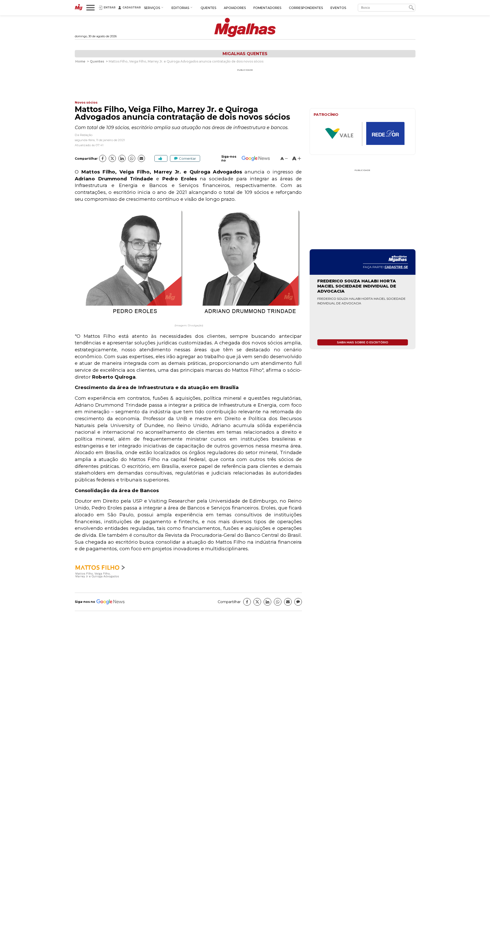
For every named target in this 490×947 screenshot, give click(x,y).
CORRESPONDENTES (306, 8)
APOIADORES (235, 8)
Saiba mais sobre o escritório (362, 342)
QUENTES (208, 8)
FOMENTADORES (267, 8)
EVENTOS (338, 8)
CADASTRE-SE (396, 267)
